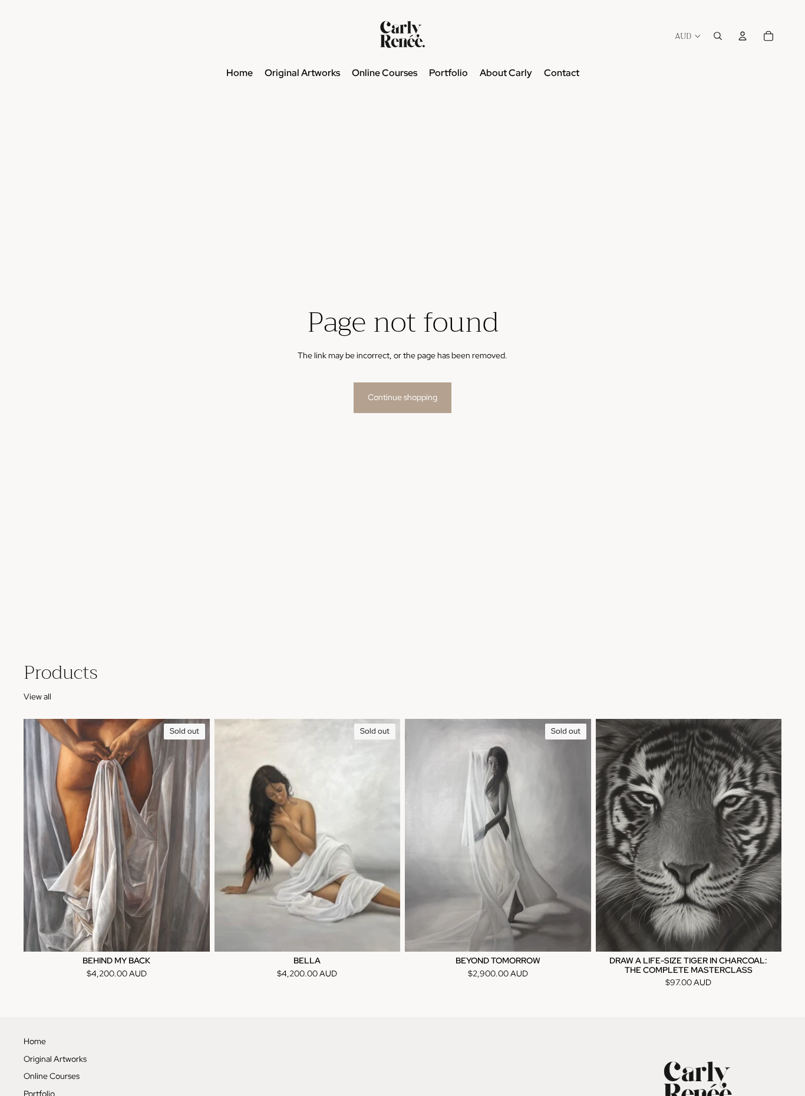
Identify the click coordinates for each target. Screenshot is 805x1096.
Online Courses (52, 1076)
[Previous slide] (41, 836)
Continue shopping (402, 397)
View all (37, 696)
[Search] (718, 36)
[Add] (763, 934)
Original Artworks (55, 1058)
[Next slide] (192, 836)
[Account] (742, 36)
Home (35, 1041)
